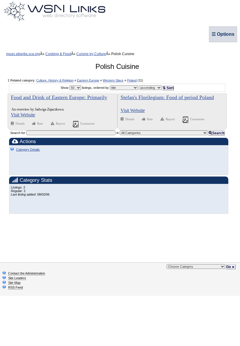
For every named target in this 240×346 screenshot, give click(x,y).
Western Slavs (113, 80)
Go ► (230, 267)
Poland (132, 80)
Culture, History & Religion (54, 80)
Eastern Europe (88, 80)
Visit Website (23, 114)
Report (60, 123)
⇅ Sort (168, 88)
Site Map (14, 282)
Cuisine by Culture (91, 54)
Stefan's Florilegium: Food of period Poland (167, 97)
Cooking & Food (58, 54)
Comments (87, 123)
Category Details (28, 149)
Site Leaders (17, 278)
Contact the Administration (26, 273)
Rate (40, 123)
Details (20, 123)
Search (218, 133)
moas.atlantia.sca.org (23, 54)
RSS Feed (15, 287)
